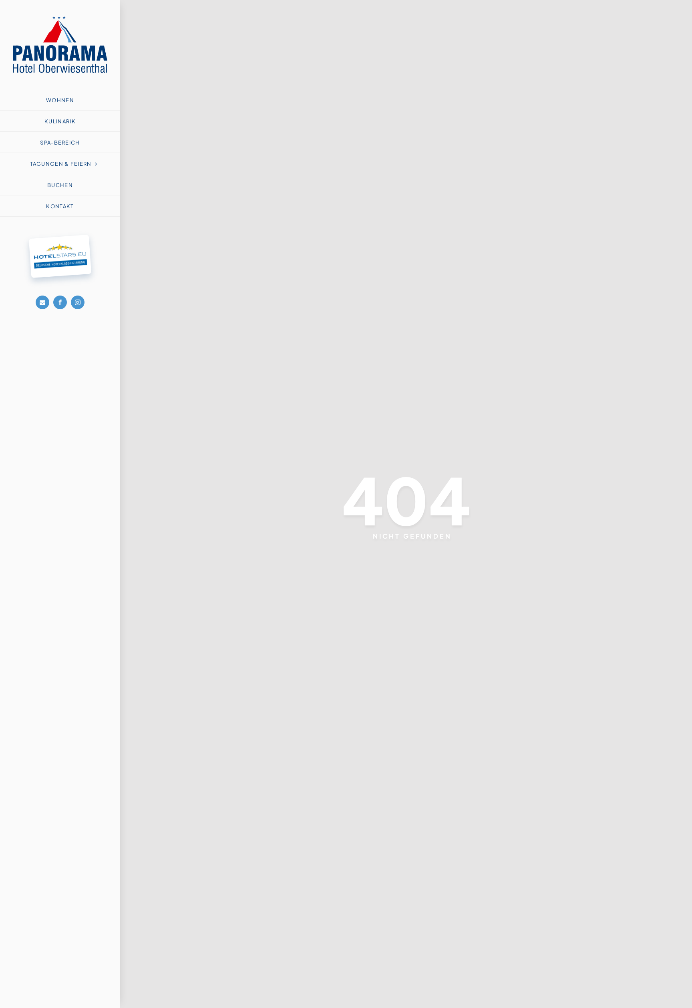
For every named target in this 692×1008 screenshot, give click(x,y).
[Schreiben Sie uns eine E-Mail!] (42, 302)
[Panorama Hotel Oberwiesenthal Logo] (60, 19)
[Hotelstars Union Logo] (59, 239)
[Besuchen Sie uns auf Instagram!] (77, 302)
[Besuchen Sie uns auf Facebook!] (60, 302)
